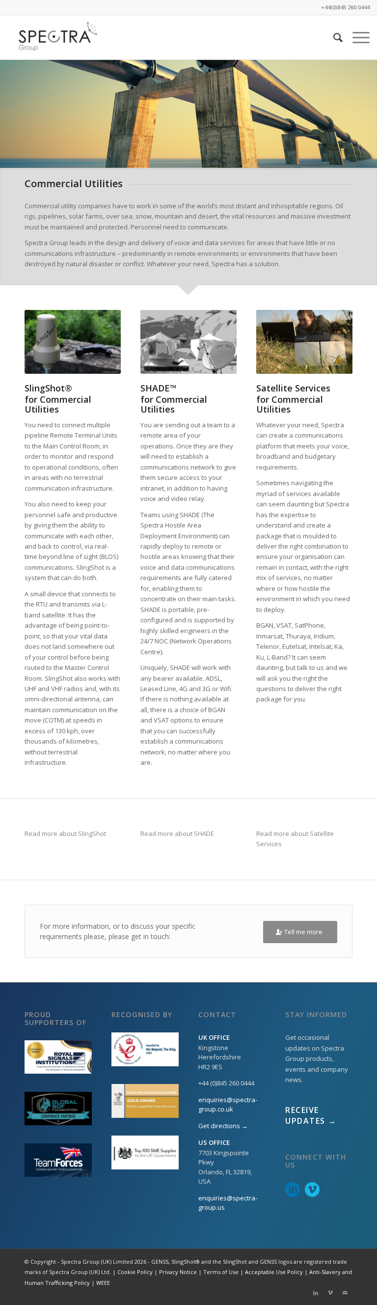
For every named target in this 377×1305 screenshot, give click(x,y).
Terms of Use (221, 1272)
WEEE (103, 1282)
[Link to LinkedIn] (315, 1292)
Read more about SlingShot (65, 833)
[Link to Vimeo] (330, 1292)
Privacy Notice (178, 1272)
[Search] (333, 37)
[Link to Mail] (345, 1292)
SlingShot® (48, 388)
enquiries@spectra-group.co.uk (227, 1104)
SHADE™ (158, 388)
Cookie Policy (135, 1272)
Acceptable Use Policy (274, 1272)
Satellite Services (293, 388)
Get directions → (223, 1125)
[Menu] (356, 37)
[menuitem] (333, 37)
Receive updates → (311, 1115)
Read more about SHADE (177, 833)
